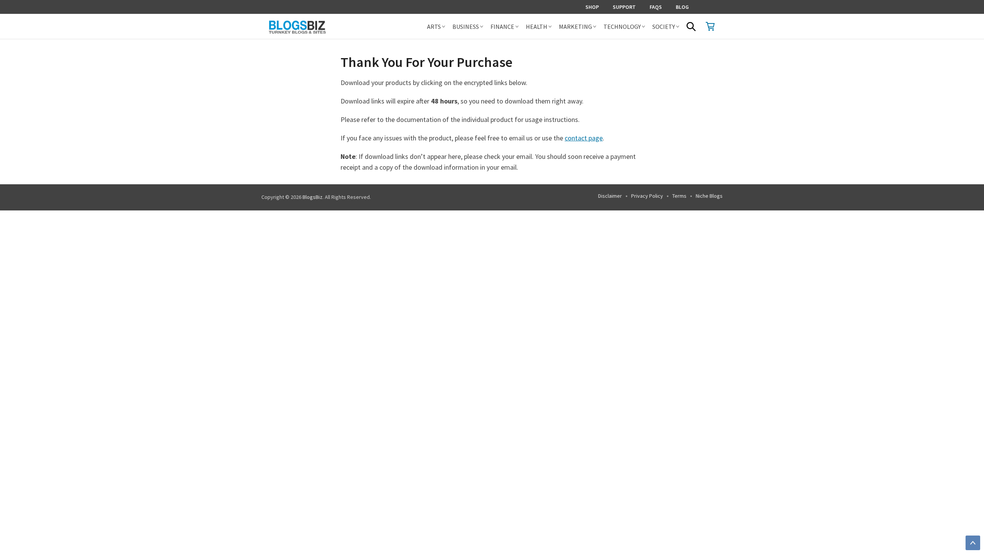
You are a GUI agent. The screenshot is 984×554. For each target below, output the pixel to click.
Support (624, 6)
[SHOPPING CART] (710, 26)
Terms (679, 195)
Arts (434, 26)
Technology (622, 26)
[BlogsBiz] (325, 26)
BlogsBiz (312, 197)
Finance (502, 26)
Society (663, 26)
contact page (584, 137)
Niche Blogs (709, 195)
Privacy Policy (647, 195)
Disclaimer (610, 195)
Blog (682, 6)
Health (536, 26)
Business (465, 26)
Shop (592, 6)
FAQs (656, 6)
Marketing (575, 26)
